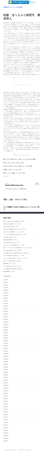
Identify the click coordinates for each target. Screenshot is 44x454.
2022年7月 (5, 396)
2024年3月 (5, 343)
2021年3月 (5, 422)
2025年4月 (5, 308)
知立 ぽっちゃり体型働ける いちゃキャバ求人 (13, 231)
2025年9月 (5, 295)
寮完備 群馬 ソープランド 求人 (9, 263)
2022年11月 (5, 385)
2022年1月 (5, 411)
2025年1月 (5, 316)
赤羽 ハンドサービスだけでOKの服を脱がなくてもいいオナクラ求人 (17, 247)
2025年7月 (5, 300)
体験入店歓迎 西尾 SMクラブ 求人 (10, 239)
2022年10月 (5, 388)
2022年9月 (5, 390)
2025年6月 (5, 303)
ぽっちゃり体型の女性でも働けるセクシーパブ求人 (14, 255)
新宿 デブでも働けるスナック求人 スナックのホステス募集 (19, 159)
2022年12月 (5, 382)
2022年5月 (5, 401)
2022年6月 (5, 398)
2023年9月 (5, 359)
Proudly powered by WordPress (9, 449)
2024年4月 (5, 340)
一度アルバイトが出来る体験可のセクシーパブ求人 (14, 245)
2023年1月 (5, 380)
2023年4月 (5, 372)
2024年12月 (5, 319)
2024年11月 (5, 322)
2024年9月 (5, 327)
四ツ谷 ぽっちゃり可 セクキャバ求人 (13, 162)
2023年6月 (5, 366)
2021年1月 (5, 427)
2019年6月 (5, 438)
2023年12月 (5, 351)
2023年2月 (5, 377)
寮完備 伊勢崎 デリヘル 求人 (9, 271)
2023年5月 (5, 369)
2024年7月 (5, 332)
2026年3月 (5, 279)
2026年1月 (5, 285)
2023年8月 (5, 361)
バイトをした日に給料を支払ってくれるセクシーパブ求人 (15, 258)
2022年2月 (5, 409)
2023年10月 (5, 356)
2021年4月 (5, 419)
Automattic (28, 449)
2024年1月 (5, 348)
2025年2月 (5, 314)
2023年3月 (5, 374)
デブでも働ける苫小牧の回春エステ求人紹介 (12, 268)
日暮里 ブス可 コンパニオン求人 (12, 169)
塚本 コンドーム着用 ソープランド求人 (14, 173)
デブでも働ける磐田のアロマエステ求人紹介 (12, 250)
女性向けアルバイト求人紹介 (12, 7)
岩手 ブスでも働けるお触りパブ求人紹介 (12, 260)
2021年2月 (5, 425)
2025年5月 (5, 306)
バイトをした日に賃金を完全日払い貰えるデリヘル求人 (14, 234)
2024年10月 (5, 324)
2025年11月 (5, 290)
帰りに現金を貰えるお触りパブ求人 (10, 226)
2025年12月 (5, 287)
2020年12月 (5, 430)
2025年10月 (5, 292)
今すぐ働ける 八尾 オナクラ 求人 (10, 237)
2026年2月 (5, 282)
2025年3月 (5, 311)
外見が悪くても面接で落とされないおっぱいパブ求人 (14, 229)
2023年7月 (5, 364)
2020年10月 (5, 435)
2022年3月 (5, 406)
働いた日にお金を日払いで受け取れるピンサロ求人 (14, 221)
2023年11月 (5, 353)
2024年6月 (5, 335)
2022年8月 (5, 393)
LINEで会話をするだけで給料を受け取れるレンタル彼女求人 (15, 252)
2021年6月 (5, 414)
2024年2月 (5, 345)
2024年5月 (5, 337)
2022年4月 (5, 403)
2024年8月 (5, 329)
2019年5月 (5, 440)
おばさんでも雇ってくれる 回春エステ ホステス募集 (17, 166)
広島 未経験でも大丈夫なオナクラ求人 (11, 242)
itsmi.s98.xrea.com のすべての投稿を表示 (15, 189)
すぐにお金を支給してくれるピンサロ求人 (12, 266)
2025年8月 (5, 298)
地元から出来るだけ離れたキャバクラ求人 (12, 223)
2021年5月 (5, 417)
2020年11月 (5, 433)
